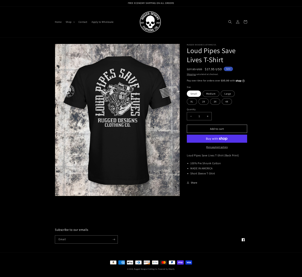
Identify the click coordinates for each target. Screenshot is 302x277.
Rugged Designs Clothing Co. (146, 269)
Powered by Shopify (166, 269)
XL (191, 101)
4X (226, 101)
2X (203, 101)
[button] (70, 22)
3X (215, 101)
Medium (211, 93)
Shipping (191, 74)
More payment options (217, 147)
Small (193, 93)
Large (227, 93)
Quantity (191, 109)
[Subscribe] (114, 239)
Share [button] (194, 182)
